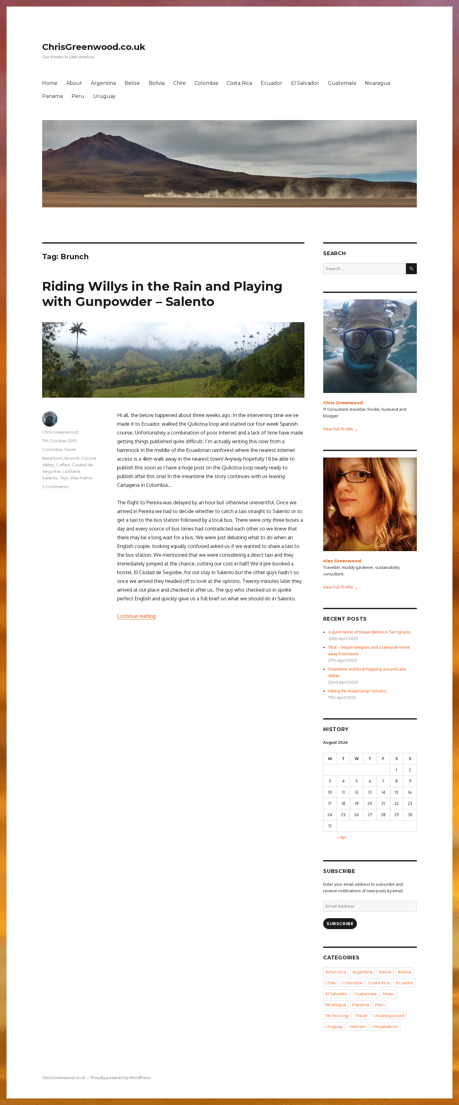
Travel (70, 449)
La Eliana (71, 471)
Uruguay (104, 96)
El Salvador (305, 83)
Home (49, 83)
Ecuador (271, 83)
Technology (337, 1015)
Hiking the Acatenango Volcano (357, 690)
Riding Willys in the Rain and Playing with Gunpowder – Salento (162, 294)
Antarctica (335, 971)
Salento (50, 477)
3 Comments (55, 486)
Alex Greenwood (342, 560)
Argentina (103, 83)
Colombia (206, 83)
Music (388, 993)
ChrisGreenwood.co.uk (93, 46)
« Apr (342, 837)
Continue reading (136, 616)
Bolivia (157, 83)
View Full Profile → (340, 428)
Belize (132, 83)
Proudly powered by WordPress (121, 1077)
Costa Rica (239, 83)
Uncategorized (388, 1015)
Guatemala (342, 83)
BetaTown (52, 458)
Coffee (63, 464)
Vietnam (357, 1026)
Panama (52, 96)
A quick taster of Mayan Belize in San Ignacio (369, 631)
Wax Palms (81, 477)
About (74, 83)
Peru (78, 96)
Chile (179, 83)
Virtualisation (385, 1026)
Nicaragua (377, 83)
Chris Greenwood (60, 431)
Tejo (64, 477)
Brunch (72, 458)
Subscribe (340, 923)
